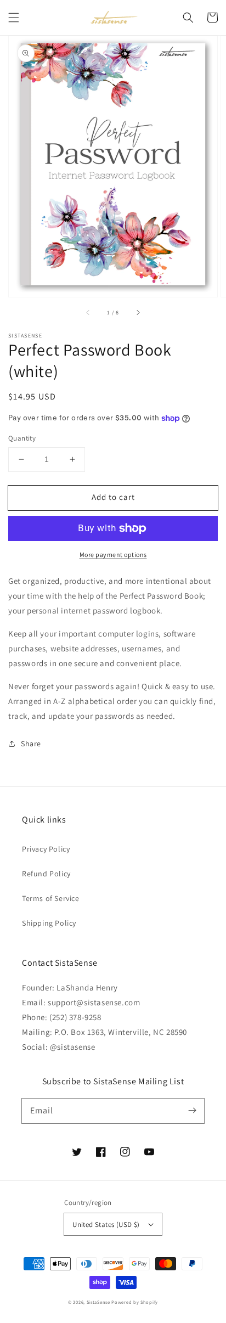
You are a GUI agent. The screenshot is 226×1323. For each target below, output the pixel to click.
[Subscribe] (192, 1111)
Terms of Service (51, 898)
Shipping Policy (49, 923)
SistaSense (98, 1302)
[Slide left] (88, 312)
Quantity (22, 438)
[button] (14, 17)
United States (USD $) (105, 1224)
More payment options (113, 554)
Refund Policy (46, 874)
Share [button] (31, 743)
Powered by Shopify (134, 1302)
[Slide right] (138, 312)
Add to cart (113, 497)
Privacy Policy (46, 849)
